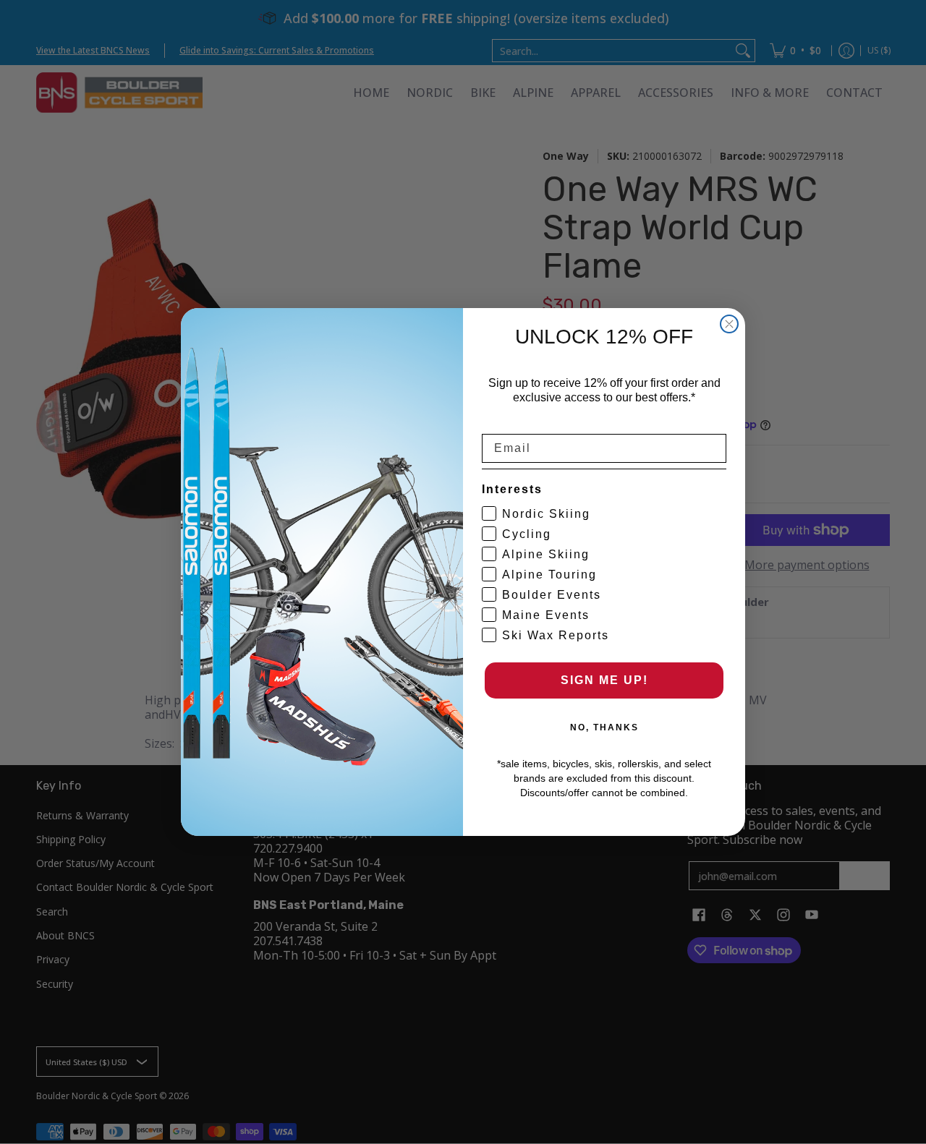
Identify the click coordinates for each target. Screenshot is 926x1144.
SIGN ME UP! (604, 680)
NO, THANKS (604, 727)
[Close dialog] (729, 324)
